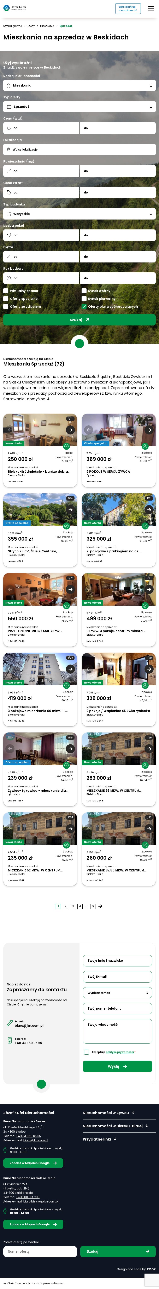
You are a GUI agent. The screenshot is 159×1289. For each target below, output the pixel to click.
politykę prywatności (120, 1052)
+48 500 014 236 (28, 1197)
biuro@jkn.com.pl (29, 1025)
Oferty (31, 26)
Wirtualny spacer (24, 291)
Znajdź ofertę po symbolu (21, 1242)
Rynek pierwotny (102, 299)
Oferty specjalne (24, 299)
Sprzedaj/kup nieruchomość (128, 8)
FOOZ (151, 1269)
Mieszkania (47, 26)
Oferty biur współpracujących (113, 306)
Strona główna (12, 26)
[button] (70, 429)
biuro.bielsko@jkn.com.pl (40, 1201)
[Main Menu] (151, 9)
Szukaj (76, 319)
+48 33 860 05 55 (28, 1043)
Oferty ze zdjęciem (25, 306)
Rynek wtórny (99, 291)
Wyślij (114, 1066)
